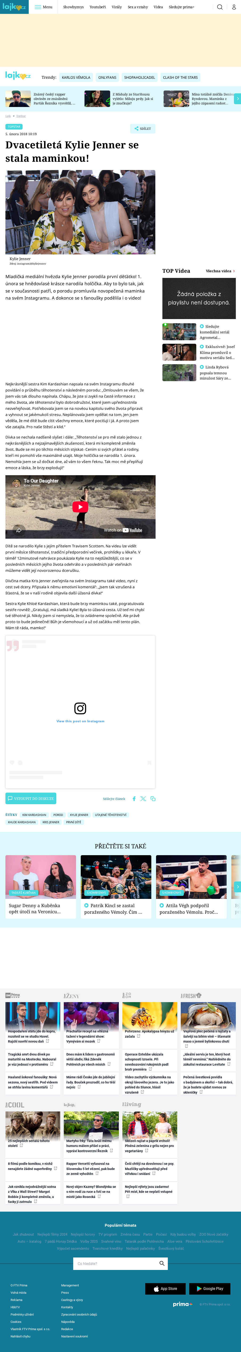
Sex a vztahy (138, 6)
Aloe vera (174, 1241)
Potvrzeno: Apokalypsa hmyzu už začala (149, 1033)
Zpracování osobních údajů (79, 1314)
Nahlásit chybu (20, 1336)
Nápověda (68, 1322)
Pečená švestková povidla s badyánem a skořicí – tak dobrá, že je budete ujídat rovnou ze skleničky (208, 1084)
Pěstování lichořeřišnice (205, 1241)
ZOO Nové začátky (213, 1234)
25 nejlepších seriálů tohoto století (29, 1143)
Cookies (16, 1322)
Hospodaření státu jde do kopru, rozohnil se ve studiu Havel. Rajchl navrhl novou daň (32, 1036)
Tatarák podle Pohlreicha (144, 1241)
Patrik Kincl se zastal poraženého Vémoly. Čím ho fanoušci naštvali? (114, 908)
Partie (148, 1234)
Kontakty (67, 1307)
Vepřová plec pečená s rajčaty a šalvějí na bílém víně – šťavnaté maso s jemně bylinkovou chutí (207, 1036)
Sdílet (143, 130)
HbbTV (15, 1307)
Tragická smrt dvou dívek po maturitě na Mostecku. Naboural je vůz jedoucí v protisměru (32, 1059)
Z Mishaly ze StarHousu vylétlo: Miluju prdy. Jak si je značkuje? (133, 98)
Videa (158, 6)
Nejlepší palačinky (140, 1248)
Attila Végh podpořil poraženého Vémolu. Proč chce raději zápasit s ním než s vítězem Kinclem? (187, 908)
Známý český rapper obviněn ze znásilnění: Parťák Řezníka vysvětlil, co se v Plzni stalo (55, 101)
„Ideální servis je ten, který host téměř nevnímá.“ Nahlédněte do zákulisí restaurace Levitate (207, 1059)
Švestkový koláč (171, 1248)
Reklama (16, 1300)
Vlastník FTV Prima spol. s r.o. (30, 1329)
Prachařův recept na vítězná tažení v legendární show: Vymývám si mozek (87, 1036)
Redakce (67, 1329)
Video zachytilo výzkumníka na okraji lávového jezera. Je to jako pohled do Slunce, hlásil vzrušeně (149, 1084)
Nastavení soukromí (74, 1336)
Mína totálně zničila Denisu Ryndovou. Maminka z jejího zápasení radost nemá (213, 101)
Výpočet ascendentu (73, 1248)
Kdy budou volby (183, 1234)
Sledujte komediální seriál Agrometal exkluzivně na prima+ (214, 337)
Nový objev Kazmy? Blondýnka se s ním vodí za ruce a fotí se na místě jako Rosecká (91, 1192)
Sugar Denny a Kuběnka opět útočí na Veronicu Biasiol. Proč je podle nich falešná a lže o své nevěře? (37, 908)
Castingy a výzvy (72, 1300)
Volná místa (18, 1292)
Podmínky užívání (22, 1314)
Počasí (161, 1234)
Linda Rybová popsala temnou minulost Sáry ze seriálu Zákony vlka (216, 375)
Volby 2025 (89, 1241)
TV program (107, 1234)
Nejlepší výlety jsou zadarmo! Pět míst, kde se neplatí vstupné (149, 1189)
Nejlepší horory (83, 1234)
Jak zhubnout (23, 1234)
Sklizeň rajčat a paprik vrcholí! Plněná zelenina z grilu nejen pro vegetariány (149, 1146)
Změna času (130, 1234)
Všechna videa (219, 271)
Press (65, 1292)
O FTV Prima (19, 1285)
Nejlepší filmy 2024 (52, 1234)
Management (70, 1285)
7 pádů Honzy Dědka (61, 1241)
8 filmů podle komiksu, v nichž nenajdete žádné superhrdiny (30, 1166)
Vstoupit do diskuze (34, 798)
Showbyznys (73, 6)
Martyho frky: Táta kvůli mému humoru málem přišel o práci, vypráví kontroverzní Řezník (89, 1146)
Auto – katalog (29, 1241)
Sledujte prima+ (181, 6)
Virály (116, 6)
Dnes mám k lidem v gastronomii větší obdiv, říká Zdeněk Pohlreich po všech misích (90, 1059)
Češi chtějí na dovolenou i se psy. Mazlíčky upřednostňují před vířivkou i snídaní (149, 1169)
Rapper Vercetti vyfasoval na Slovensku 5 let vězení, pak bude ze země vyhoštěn (90, 1169)
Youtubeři (98, 6)
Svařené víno (111, 1241)
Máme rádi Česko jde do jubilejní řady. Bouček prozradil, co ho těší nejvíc (90, 1082)
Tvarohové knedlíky (107, 1248)
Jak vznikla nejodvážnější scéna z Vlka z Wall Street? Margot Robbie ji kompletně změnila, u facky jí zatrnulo (32, 1194)
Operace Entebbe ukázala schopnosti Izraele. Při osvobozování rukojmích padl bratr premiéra (147, 1061)
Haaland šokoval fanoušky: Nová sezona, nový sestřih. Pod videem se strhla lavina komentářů (33, 1082)
